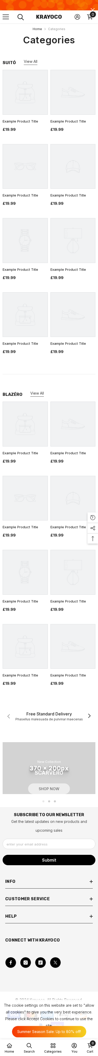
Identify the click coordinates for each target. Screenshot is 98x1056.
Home (37, 29)
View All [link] (30, 61)
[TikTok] (40, 962)
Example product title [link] (20, 121)
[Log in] (77, 16)
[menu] (6, 17)
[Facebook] (10, 962)
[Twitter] (55, 962)
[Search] (21, 17)
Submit (49, 860)
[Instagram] (25, 962)
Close (92, 10)
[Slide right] (89, 716)
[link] (49, 716)
